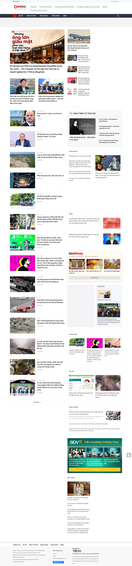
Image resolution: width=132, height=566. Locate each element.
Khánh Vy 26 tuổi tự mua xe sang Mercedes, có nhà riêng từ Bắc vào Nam (78, 518)
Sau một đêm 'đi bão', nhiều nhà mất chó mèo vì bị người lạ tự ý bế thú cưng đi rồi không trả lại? (50, 364)
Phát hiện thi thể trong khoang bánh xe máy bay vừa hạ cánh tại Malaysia (50, 301)
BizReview (34, 7)
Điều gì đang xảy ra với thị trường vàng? (80, 156)
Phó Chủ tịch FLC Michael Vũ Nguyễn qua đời (79, 179)
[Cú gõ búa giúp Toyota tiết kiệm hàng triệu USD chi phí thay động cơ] (22, 284)
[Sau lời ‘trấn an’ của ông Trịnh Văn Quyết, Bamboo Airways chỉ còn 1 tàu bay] (78, 36)
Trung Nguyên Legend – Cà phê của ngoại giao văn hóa (109, 127)
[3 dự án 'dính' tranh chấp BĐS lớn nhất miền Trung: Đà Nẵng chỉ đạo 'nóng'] (22, 160)
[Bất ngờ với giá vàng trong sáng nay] (77, 264)
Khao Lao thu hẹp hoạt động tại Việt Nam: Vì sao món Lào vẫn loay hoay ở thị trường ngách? (84, 58)
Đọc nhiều (71, 478)
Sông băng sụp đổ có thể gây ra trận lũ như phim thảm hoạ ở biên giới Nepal (107, 395)
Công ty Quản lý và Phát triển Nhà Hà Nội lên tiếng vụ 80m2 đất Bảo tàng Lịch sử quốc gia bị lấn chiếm (50, 219)
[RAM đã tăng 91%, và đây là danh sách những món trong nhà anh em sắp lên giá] (113, 343)
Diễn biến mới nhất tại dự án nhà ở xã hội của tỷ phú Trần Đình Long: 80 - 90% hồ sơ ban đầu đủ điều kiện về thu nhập (22, 99)
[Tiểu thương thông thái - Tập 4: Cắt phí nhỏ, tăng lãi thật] (112, 453)
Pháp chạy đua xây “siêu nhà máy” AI (50, 176)
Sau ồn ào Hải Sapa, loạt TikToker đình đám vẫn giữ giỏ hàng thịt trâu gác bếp (79, 172)
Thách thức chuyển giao (104, 300)
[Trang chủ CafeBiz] (15, 15)
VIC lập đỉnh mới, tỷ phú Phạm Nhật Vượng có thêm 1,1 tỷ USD (49, 135)
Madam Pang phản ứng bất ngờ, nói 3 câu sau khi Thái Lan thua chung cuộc (84, 236)
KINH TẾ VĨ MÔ (31, 16)
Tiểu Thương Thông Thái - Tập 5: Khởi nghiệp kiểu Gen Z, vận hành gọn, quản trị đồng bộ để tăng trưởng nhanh (94, 462)
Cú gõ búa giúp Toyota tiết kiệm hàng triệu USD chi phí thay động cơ (50, 280)
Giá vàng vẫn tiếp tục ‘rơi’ (93, 271)
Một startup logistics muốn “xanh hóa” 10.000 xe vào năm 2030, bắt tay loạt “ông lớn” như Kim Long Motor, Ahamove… (49, 241)
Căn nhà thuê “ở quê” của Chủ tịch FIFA (49, 115)
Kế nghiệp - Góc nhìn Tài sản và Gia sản (88, 7)
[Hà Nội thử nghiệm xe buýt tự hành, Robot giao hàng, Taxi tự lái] (22, 201)
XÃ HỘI (20, 16)
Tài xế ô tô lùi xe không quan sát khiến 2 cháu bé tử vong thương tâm (78, 524)
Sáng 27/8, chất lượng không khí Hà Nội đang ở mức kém (81, 394)
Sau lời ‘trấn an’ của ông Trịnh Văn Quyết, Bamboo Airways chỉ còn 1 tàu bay (78, 48)
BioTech (105, 7)
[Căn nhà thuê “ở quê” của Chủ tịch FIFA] (22, 118)
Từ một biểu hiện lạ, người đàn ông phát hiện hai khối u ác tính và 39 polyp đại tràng (78, 511)
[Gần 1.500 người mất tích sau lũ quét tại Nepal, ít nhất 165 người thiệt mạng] (22, 325)
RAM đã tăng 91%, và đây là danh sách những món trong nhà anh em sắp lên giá (112, 353)
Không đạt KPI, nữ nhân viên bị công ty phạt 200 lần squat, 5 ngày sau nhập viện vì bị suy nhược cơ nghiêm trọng (78, 530)
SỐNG (65, 16)
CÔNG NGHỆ (55, 16)
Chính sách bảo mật (18, 561)
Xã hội (38, 297)
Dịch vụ (39, 235)
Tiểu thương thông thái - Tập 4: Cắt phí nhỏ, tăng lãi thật (112, 461)
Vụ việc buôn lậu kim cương (39, 10)
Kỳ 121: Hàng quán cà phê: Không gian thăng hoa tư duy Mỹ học (108, 141)
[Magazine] (16, 1)
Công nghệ (40, 173)
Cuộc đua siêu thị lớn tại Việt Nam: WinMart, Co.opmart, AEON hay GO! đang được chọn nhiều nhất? (84, 92)
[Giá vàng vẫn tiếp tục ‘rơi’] (94, 264)
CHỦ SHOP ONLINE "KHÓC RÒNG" (64, 7)
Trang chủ (16, 545)
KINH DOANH (44, 16)
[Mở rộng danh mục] (72, 16)
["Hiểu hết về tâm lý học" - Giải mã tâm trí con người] (82, 126)
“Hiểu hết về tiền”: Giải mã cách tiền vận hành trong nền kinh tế (109, 134)
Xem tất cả (94, 469)
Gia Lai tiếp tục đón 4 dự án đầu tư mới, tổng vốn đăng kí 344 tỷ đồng (88, 424)
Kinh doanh (40, 111)
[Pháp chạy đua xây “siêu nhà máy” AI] (22, 180)
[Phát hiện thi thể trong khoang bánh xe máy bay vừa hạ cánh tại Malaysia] (22, 305)
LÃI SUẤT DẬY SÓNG (46, 7)
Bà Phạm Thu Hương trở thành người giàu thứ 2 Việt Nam (77, 498)
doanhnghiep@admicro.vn (59, 558)
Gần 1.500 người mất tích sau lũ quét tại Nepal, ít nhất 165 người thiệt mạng (50, 322)
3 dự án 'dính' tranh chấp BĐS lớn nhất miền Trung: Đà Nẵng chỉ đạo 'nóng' (50, 156)
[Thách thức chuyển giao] (104, 294)
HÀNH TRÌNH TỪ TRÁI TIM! (84, 113)
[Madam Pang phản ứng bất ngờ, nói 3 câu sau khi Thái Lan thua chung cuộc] (112, 238)
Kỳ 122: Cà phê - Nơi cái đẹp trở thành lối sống (108, 120)
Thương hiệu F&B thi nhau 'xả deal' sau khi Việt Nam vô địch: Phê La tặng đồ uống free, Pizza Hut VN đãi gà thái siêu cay (84, 221)
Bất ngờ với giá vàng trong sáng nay (76, 272)
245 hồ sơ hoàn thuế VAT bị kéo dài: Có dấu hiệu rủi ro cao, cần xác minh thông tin (86, 413)
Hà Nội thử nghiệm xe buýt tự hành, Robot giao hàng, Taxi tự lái (49, 197)
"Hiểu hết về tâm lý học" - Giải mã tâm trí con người (82, 138)
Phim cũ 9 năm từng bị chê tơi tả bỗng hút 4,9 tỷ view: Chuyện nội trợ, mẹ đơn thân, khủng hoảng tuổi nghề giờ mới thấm (84, 81)
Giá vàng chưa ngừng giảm (112, 271)
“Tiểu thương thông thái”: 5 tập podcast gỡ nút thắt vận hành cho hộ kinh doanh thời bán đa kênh (77, 462)
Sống (38, 360)
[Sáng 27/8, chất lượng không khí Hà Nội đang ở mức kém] (81, 383)
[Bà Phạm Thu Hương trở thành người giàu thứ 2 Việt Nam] (78, 489)
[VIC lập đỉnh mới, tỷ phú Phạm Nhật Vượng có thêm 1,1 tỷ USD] (22, 139)
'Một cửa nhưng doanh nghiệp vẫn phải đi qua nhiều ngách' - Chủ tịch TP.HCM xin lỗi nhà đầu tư (50, 98)
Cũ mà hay (101, 286)
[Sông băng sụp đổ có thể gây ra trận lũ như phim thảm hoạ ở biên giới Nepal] (108, 383)
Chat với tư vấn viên (59, 562)
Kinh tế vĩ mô (40, 380)
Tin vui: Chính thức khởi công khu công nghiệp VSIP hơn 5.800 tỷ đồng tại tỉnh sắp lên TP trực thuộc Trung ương (50, 386)
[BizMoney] (95, 253)
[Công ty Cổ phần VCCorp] (77, 550)
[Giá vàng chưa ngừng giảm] (112, 264)
